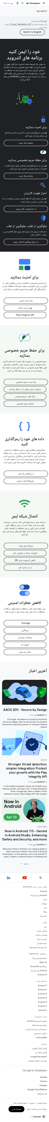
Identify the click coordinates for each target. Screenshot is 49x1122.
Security (42, 11)
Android (43, 891)
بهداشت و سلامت (41, 935)
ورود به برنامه (8, 3)
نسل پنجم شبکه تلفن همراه (38, 947)
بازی (45, 927)
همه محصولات (42, 1094)
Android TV (42, 974)
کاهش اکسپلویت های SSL (25, 560)
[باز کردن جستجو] (22, 3)
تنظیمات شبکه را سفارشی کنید (25, 553)
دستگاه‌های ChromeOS (38, 966)
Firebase (43, 1085)
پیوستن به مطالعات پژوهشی (37, 1061)
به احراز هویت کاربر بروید (26, 209)
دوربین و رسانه (42, 939)
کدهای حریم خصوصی (25, 403)
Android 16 (42, 989)
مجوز (32, 1103)
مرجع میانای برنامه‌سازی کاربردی (36, 1029)
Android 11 (42, 1010)
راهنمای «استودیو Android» (37, 1021)
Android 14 (42, 998)
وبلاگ (45, 912)
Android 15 (42, 994)
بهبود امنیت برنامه (25, 308)
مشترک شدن (16, 1109)
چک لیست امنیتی (26, 300)
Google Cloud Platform (37, 1089)
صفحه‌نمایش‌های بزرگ (39, 958)
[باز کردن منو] (43, 3)
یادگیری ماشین (42, 931)
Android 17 (42, 985)
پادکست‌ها (43, 916)
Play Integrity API (25, 315)
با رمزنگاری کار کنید (26, 473)
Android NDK (41, 1037)
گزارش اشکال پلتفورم (39, 1048)
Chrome (43, 1081)
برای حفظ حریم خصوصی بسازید (27, 160)
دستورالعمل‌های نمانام (20, 1103)
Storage (26, 623)
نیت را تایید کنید (25, 567)
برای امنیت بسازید (36, 127)
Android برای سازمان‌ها (38, 895)
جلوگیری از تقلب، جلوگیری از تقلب (26, 226)
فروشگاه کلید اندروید (25, 481)
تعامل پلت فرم (25, 652)
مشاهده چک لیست (26, 143)
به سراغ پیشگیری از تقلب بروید (25, 242)
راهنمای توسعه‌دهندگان (39, 1025)
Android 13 (42, 1002)
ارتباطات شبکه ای (25, 637)
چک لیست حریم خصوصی (26, 382)
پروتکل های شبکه (26, 546)
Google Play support (38, 1056)
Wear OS (43, 962)
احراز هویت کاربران (35, 193)
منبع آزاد (44, 903)
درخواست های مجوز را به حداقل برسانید (25, 389)
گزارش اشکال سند (41, 1052)
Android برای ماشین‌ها (39, 970)
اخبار (45, 908)
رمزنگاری (25, 630)
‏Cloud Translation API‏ (20, 24)
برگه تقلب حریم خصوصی (25, 396)
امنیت (45, 899)
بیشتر (24, 863)
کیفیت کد (25, 644)
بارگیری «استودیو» (40, 1033)
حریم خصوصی (42, 943)
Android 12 (42, 1006)
